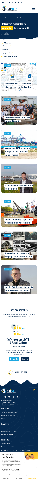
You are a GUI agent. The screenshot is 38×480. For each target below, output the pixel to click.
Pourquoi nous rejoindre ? (9, 431)
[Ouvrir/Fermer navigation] (33, 8)
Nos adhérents (5, 424)
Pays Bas (4, 49)
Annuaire (4, 428)
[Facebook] (9, 2)
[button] (3, 2)
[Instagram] (12, 2)
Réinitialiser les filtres (11, 56)
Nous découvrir (6, 408)
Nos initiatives (5, 440)
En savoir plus (14, 359)
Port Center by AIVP (7, 447)
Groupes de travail (7, 434)
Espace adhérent (34, 2)
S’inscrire (25, 359)
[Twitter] (18, 2)
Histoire (3, 419)
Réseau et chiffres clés (8, 415)
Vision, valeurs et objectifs (9, 412)
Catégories (5, 46)
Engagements (6, 53)
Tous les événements (21, 372)
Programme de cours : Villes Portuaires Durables (16, 450)
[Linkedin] (21, 2)
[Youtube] (15, 2)
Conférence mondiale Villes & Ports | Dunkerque (19, 341)
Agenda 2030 (5, 443)
